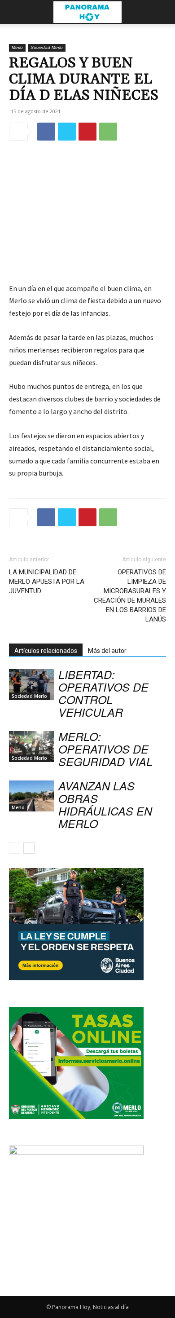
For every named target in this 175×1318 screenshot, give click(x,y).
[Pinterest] (87, 132)
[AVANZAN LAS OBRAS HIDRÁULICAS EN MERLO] (31, 795)
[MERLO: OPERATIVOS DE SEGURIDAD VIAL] (31, 746)
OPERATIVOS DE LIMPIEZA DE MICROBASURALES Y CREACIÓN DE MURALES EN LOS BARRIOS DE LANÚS (130, 595)
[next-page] (29, 848)
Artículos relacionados (45, 650)
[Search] (162, 12)
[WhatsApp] (108, 132)
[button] (15, 12)
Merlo (17, 47)
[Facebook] (46, 132)
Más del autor (107, 650)
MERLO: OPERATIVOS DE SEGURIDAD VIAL (105, 748)
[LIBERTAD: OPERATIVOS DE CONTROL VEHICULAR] (31, 684)
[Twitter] (67, 132)
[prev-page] (14, 848)
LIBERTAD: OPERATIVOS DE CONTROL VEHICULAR (103, 693)
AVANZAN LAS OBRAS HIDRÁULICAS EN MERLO (105, 804)
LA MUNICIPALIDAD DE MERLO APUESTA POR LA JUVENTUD (46, 581)
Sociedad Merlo (47, 47)
